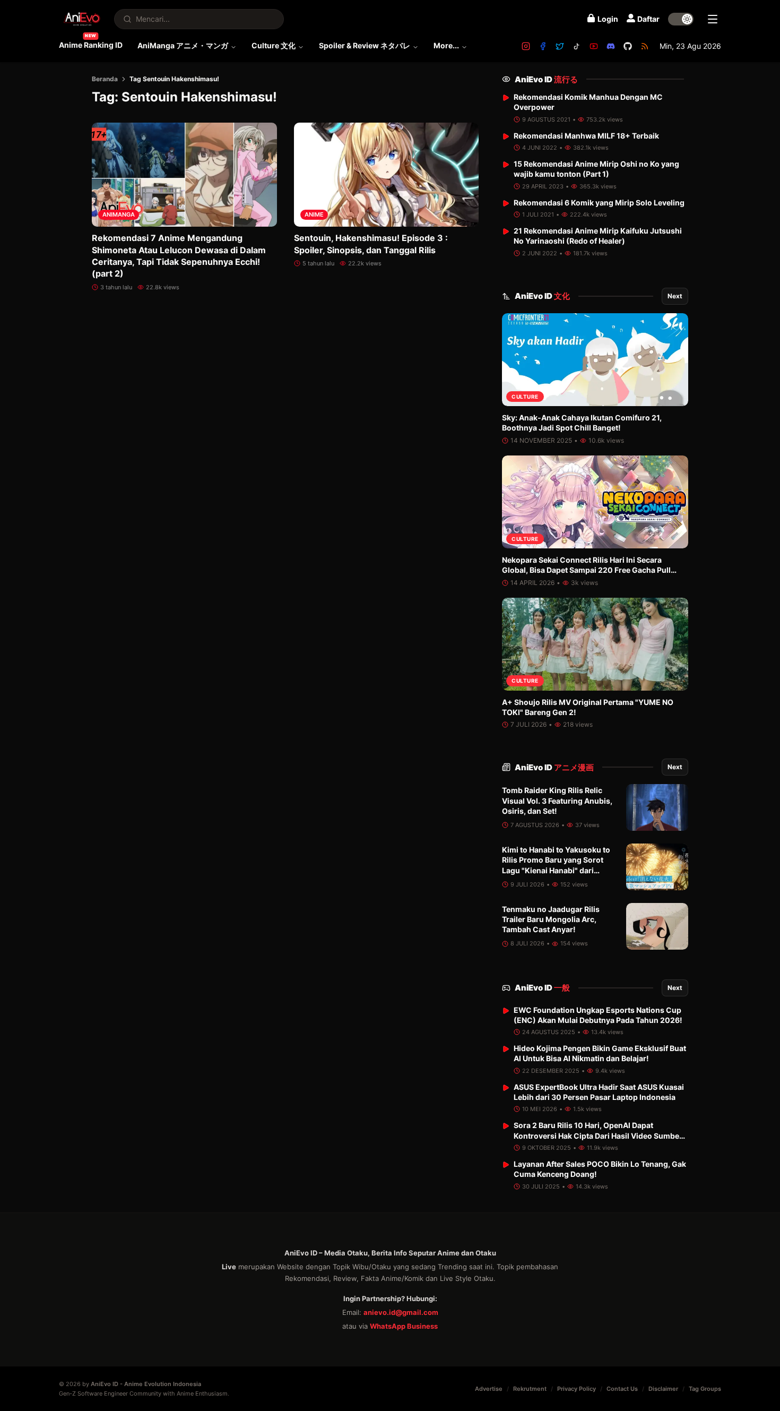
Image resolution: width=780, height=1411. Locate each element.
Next (675, 296)
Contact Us (622, 1388)
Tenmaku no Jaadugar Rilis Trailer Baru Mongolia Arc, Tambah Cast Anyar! (551, 919)
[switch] (681, 19)
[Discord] (610, 46)
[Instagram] (526, 46)
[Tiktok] (577, 46)
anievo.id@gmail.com (400, 1312)
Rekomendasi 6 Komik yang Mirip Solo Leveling (599, 202)
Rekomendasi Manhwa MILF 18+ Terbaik (586, 135)
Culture (525, 396)
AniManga (118, 214)
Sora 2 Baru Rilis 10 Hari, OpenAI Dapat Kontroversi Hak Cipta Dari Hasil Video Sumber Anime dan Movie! (598, 1135)
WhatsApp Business (404, 1326)
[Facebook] (543, 46)
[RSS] (644, 46)
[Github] (627, 46)
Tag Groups (705, 1388)
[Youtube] (594, 46)
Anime (314, 214)
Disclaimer (663, 1388)
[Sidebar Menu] (712, 19)
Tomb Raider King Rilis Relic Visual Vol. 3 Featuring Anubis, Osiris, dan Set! (557, 800)
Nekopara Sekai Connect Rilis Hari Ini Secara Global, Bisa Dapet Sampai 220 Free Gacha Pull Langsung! (586, 570)
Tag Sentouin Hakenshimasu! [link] (174, 79)
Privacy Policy (576, 1388)
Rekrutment (530, 1388)
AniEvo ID (546, 79)
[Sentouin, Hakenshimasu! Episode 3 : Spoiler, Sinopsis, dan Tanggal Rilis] (386, 175)
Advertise (488, 1388)
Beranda (105, 79)
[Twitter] (560, 46)
